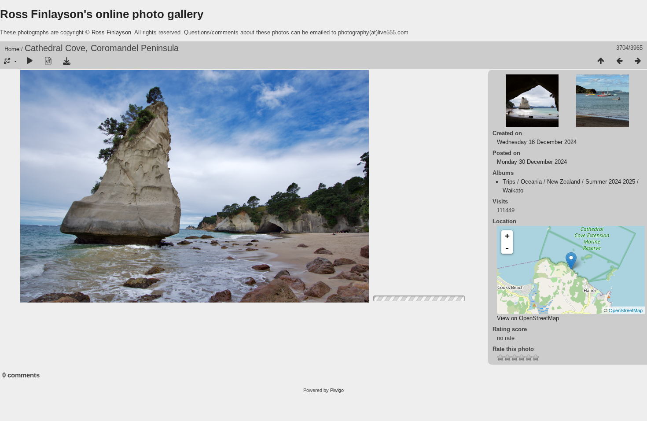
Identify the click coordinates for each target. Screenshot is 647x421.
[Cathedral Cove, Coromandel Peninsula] (571, 261)
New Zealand (563, 181)
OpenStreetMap (626, 310)
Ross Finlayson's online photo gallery (101, 14)
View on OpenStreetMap (528, 318)
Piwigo (337, 390)
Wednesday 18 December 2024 (537, 142)
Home (11, 49)
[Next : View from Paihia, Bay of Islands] (638, 61)
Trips (509, 181)
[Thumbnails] (601, 61)
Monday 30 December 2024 (532, 162)
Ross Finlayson (111, 32)
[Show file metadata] (48, 61)
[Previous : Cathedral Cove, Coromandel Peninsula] (619, 61)
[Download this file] (66, 61)
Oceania (531, 181)
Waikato (513, 190)
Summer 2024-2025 (610, 181)
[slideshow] (29, 61)
